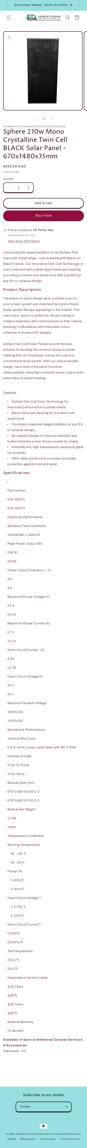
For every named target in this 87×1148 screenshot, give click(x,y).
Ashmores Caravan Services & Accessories (41, 1134)
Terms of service (70, 1139)
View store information (24, 241)
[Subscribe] (66, 1107)
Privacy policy (48, 1139)
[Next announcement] (79, 5)
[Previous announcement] (7, 5)
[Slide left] (34, 118)
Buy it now (43, 215)
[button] (8, 17)
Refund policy (28, 1139)
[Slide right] (52, 118)
